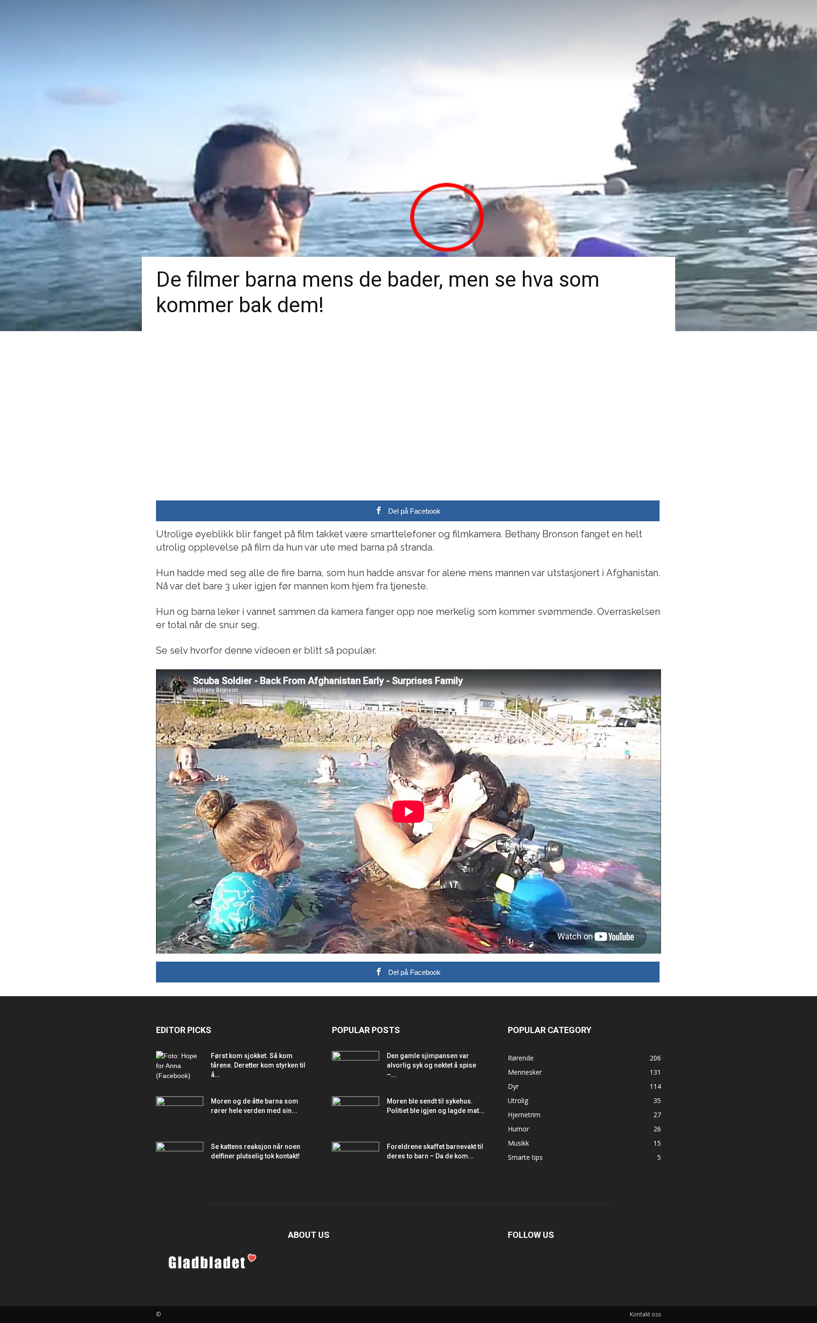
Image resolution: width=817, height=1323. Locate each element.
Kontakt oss (645, 1314)
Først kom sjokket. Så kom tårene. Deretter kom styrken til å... (258, 1065)
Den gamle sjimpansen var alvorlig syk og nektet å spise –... (431, 1065)
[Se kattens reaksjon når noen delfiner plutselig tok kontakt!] (179, 1158)
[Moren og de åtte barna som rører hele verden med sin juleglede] (179, 1113)
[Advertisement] (408, 402)
